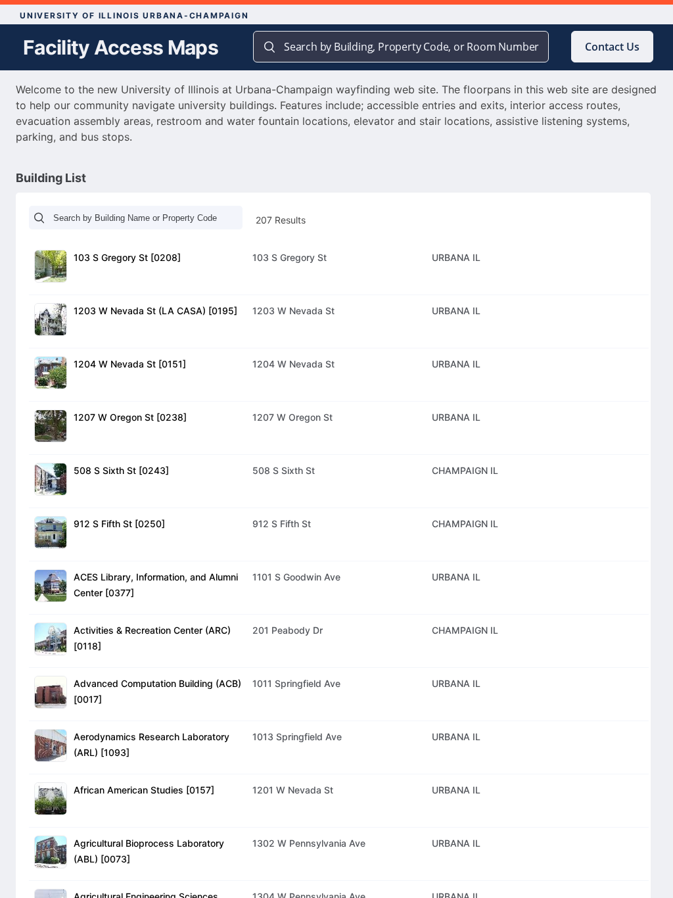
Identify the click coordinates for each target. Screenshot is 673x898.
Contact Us (612, 46)
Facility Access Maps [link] (120, 47)
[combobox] (413, 47)
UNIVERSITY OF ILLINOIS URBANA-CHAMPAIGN (134, 15)
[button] (339, 268)
